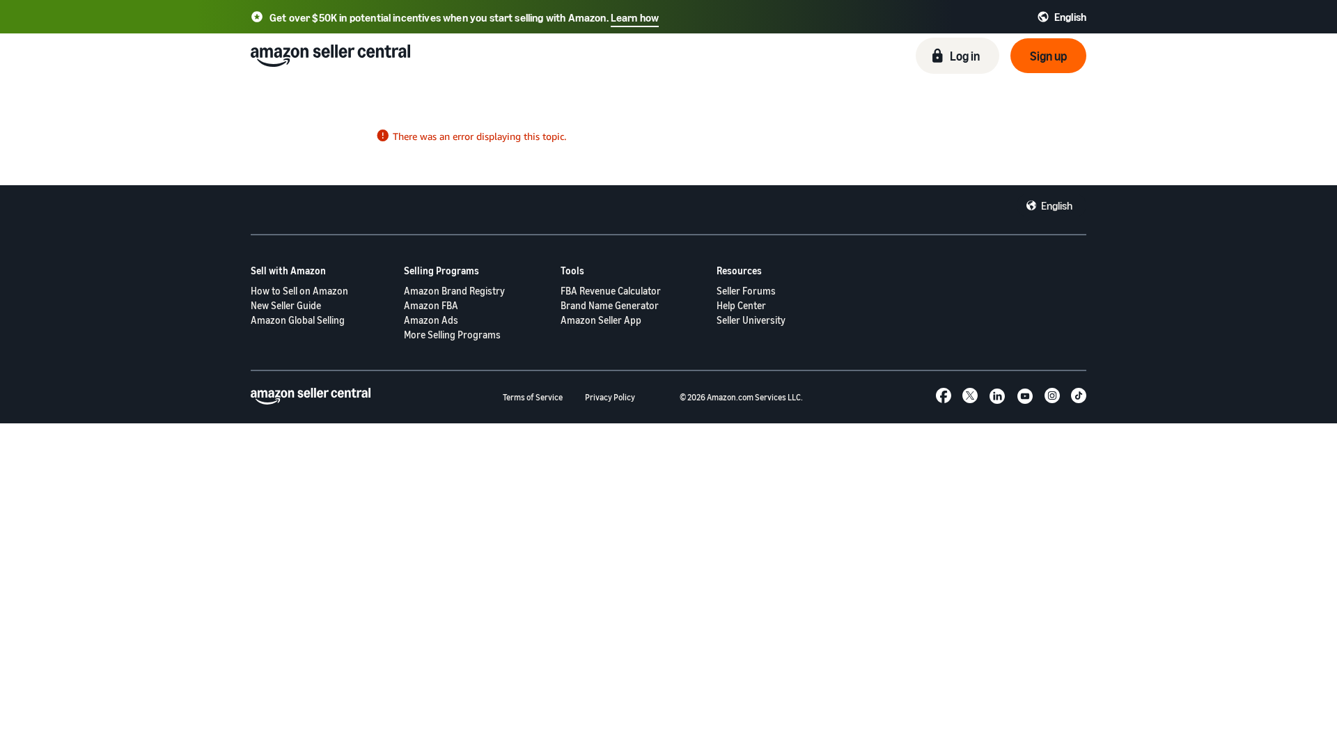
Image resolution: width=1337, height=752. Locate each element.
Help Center (741, 305)
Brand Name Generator (610, 305)
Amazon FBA (431, 305)
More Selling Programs (452, 334)
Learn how (635, 17)
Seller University (751, 320)
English (1056, 205)
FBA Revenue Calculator (611, 291)
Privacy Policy (610, 397)
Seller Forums (746, 291)
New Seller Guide (286, 305)
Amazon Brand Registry (454, 291)
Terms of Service (533, 397)
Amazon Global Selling (298, 320)
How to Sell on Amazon (299, 291)
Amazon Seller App (601, 320)
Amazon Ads (431, 320)
